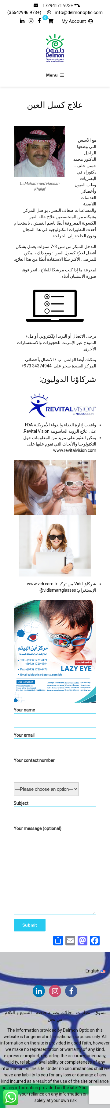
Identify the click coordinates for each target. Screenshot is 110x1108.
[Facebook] (39, 20)
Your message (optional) (37, 828)
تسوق (100, 1012)
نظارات (83, 1012)
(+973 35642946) (24, 12)
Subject (21, 803)
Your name (24, 709)
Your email (24, 735)
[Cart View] (50, 22)
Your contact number (34, 760)
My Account (74, 21)
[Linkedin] (22, 20)
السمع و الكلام (18, 1012)
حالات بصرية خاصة (54, 1012)
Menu (52, 75)
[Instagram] (31, 20)
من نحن (55, 1019)
